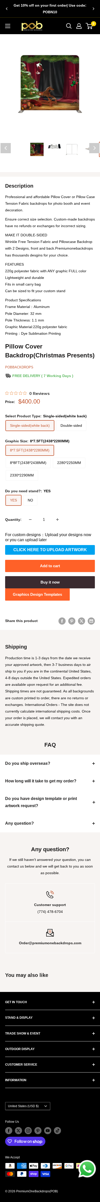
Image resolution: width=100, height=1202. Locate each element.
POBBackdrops (19, 367)
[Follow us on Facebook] (8, 1130)
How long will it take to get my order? (40, 781)
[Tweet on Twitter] (81, 620)
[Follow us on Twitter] (18, 1130)
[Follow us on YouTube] (47, 1130)
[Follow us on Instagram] (28, 1130)
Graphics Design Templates (37, 594)
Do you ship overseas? (27, 763)
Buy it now (50, 582)
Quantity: (13, 520)
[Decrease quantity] (30, 519)
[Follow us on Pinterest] (38, 1130)
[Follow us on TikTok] (57, 1130)
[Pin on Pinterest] (71, 620)
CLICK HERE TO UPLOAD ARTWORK (50, 550)
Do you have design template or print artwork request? (41, 802)
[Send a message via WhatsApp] (87, 1169)
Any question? (19, 823)
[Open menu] (7, 26)
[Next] (93, 8)
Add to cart (50, 566)
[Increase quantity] (57, 519)
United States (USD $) (23, 1106)
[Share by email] (91, 620)
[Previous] (6, 8)
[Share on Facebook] (62, 620)
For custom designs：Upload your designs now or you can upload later (48, 537)
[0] (89, 26)
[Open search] (69, 26)
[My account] (79, 26)
